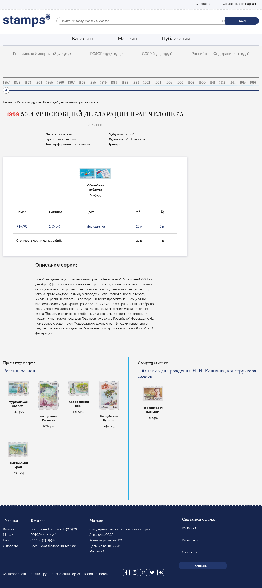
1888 (125, 82)
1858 (17, 82)
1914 (232, 82)
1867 (71, 82)
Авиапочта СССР (101, 535)
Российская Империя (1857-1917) (42, 53)
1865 (49, 82)
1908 (190, 82)
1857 (6, 82)
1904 (157, 82)
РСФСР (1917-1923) (106, 53)
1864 (38, 82)
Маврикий (96, 551)
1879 (103, 82)
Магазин (127, 38)
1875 (92, 82)
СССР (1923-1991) (157, 53)
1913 (222, 82)
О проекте (203, 4)
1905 (168, 82)
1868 (82, 82)
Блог (6, 540)
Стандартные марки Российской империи (119, 529)
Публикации (176, 38)
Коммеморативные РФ (105, 540)
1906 (179, 82)
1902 (146, 82)
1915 (243, 82)
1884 (114, 82)
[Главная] (26, 21)
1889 (135, 82)
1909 (202, 82)
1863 (28, 82)
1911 (212, 82)
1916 (253, 82)
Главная (8, 102)
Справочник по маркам (239, 4)
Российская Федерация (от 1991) (220, 53)
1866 (60, 82)
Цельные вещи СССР (104, 546)
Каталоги (82, 38)
